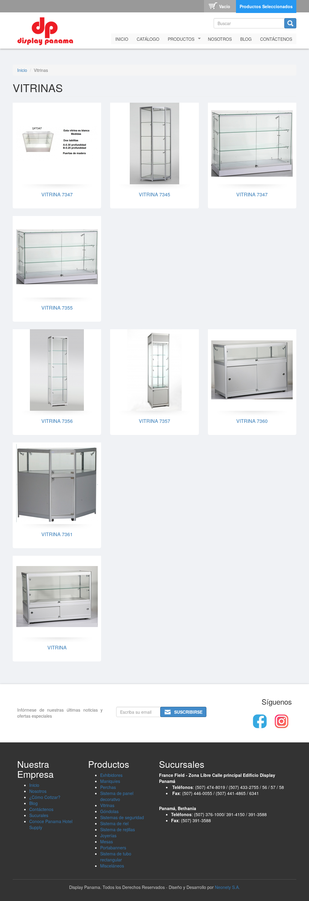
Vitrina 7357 (154, 420)
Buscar (290, 23)
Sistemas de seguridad (122, 817)
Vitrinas (107, 805)
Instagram (281, 721)
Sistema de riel (114, 823)
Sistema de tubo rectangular (115, 857)
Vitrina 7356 (57, 420)
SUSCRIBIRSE (188, 712)
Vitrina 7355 (57, 307)
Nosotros (220, 39)
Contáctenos (276, 39)
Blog (246, 39)
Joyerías (108, 835)
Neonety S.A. (227, 887)
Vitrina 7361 (57, 534)
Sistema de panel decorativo (116, 796)
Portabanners (113, 848)
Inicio (121, 39)
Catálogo (148, 39)
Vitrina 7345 (154, 194)
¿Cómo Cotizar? (44, 797)
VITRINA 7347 (57, 194)
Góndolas (109, 811)
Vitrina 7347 (252, 194)
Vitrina (57, 647)
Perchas (108, 787)
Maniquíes (110, 781)
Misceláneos (112, 866)
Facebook (260, 721)
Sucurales (38, 815)
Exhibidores (111, 775)
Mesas (106, 841)
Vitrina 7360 (252, 420)
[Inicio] (47, 30)
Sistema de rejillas (117, 829)
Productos (179, 39)
